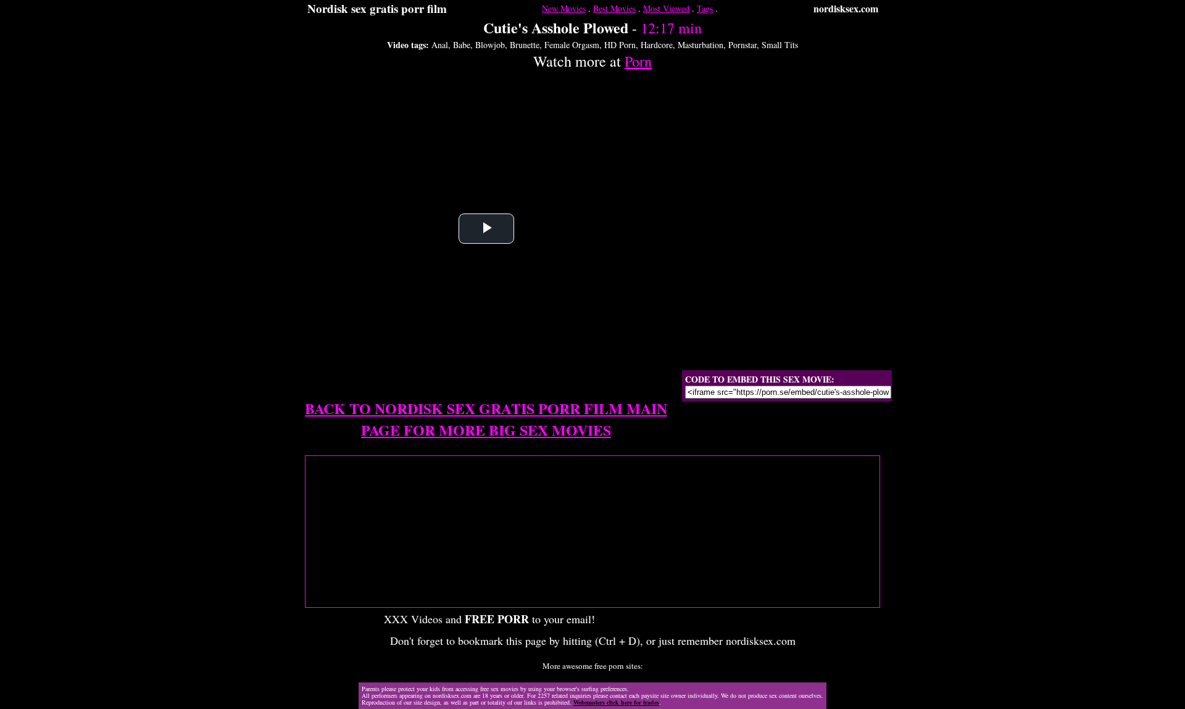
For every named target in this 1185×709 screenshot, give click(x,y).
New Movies (564, 8)
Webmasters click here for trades (616, 702)
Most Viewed (666, 8)
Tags (705, 8)
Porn (638, 61)
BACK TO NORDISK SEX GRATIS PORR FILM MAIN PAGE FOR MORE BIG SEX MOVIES (486, 419)
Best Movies (614, 8)
